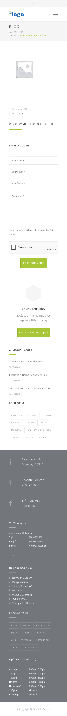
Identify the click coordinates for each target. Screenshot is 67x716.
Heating (41, 633)
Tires (14, 647)
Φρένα (42, 437)
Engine (15, 633)
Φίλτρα (30, 437)
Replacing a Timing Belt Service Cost (28, 374)
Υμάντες (16, 437)
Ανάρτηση (16, 415)
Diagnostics (42, 625)
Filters (28, 633)
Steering (26, 640)
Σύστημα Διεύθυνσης (39, 430)
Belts (14, 625)
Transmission (29, 647)
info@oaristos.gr (37, 545)
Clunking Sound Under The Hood (26, 361)
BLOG (14, 26)
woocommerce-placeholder (31, 124)
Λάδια (31, 422)
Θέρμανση (48, 415)
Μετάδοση (16, 430)
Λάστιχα (44, 422)
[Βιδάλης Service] (31, 14)
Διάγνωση (32, 415)
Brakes (26, 625)
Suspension (42, 640)
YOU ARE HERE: (16, 32)
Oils (13, 640)
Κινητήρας (17, 422)
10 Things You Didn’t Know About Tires (29, 388)
